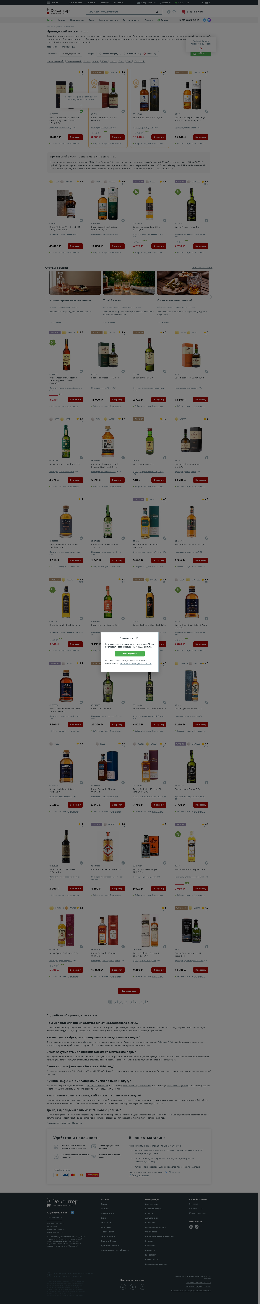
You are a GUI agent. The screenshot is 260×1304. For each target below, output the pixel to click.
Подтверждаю (129, 653)
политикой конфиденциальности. (136, 663)
